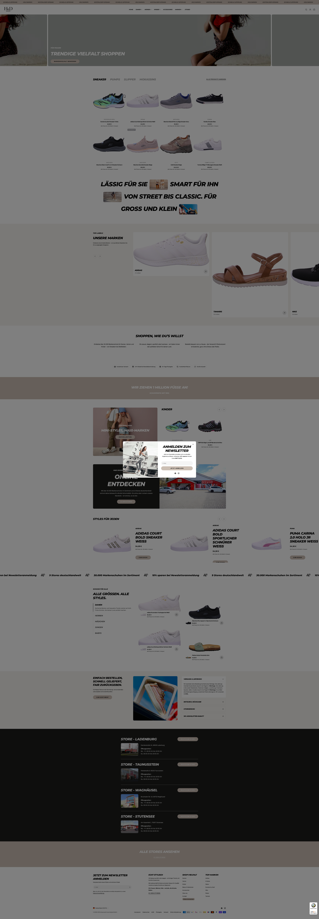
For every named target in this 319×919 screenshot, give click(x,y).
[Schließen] (193, 444)
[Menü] (316, 903)
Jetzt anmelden (177, 468)
